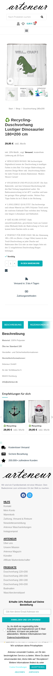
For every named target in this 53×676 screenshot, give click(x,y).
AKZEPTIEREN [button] (37, 667)
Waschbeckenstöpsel (14, 592)
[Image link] (23, 495)
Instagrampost (11, 531)
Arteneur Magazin (12, 551)
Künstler (8, 556)
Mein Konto (9, 510)
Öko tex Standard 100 (12, 346)
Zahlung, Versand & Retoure (18, 519)
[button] (26, 30)
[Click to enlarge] (10, 81)
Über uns (8, 543)
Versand (29, 152)
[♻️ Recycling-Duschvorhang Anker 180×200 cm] (14, 411)
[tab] (13, 324)
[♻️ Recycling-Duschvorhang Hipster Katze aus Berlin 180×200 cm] (39, 411)
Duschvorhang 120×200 (16, 571)
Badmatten (9, 588)
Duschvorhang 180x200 (34, 108)
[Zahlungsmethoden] (26, 291)
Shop (18, 108)
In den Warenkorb (30, 263)
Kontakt (7, 506)
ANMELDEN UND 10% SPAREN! (26, 620)
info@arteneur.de (10, 382)
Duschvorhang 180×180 (16, 580)
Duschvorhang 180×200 (16, 576)
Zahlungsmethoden (26, 296)
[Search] (43, 17)
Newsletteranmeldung (15, 523)
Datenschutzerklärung (18, 637)
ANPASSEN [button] (34, 672)
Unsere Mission (11, 547)
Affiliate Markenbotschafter (17, 560)
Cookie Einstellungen (18, 667)
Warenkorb (9, 514)
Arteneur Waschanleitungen (17, 527)
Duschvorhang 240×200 (16, 584)
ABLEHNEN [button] (20, 672)
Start (11, 108)
